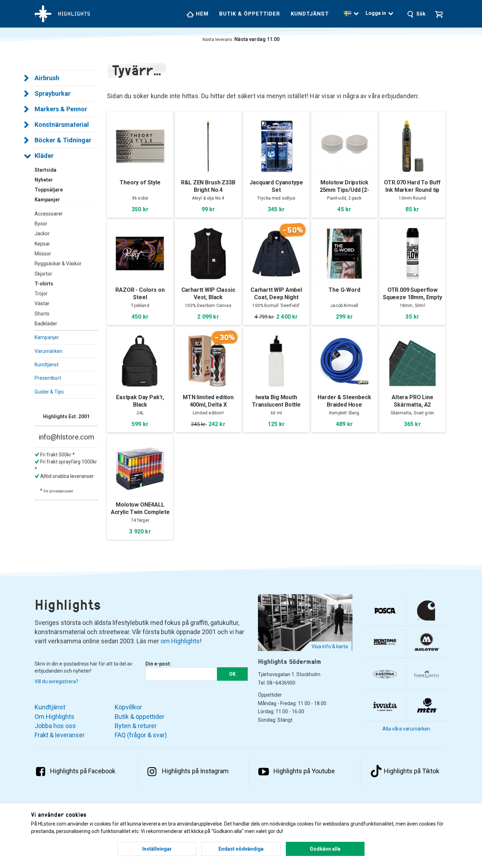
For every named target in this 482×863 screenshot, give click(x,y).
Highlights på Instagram (195, 771)
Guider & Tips (49, 392)
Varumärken (48, 351)
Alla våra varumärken (406, 729)
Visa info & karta (330, 646)
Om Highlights (54, 716)
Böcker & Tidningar (63, 140)
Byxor (41, 223)
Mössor (43, 253)
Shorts (42, 314)
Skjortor (43, 274)
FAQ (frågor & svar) (141, 735)
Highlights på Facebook (82, 771)
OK (232, 674)
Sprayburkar (53, 93)
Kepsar (42, 244)
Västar (42, 303)
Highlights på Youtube (304, 771)
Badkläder (46, 323)
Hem (201, 14)
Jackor (42, 233)
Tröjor (41, 293)
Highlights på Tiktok (411, 771)
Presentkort (48, 378)
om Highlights (180, 641)
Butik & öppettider (249, 14)
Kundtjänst (310, 14)
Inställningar (157, 849)
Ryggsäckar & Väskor (58, 263)
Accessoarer (49, 214)
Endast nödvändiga (241, 849)
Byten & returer (136, 725)
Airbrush (47, 78)
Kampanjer (47, 337)
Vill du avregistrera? (56, 681)
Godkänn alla (325, 849)
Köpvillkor (128, 707)
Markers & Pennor (61, 109)
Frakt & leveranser (60, 735)
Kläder (44, 155)
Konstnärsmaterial (62, 124)
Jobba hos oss (55, 725)
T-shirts (44, 283)
